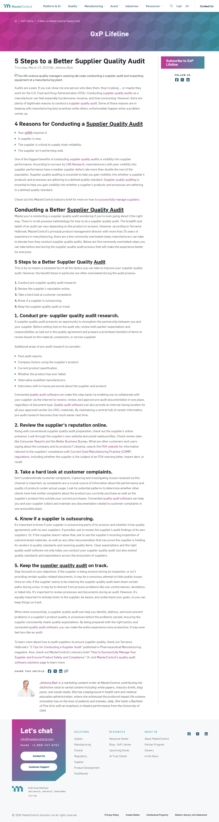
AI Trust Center (118, 756)
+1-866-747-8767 (46, 745)
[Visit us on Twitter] (197, 734)
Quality (78, 738)
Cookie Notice (133, 814)
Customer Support (39, 767)
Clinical (78, 750)
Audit (99, 261)
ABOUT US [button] (151, 731)
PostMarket (81, 773)
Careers (149, 750)
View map (32, 795)
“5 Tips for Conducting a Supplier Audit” (55, 647)
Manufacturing (82, 744)
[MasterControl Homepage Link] (18, 6)
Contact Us (207, 6)
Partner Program (154, 744)
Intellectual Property (157, 814)
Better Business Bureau (71, 441)
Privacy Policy (112, 814)
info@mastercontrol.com (37, 739)
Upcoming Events (119, 750)
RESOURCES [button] (117, 731)
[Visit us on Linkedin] (206, 734)
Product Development (87, 767)
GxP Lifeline (27, 21)
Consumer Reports (32, 441)
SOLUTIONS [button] (81, 731)
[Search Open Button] (171, 6)
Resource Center (119, 738)
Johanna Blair (48, 682)
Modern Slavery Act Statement (191, 814)
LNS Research (75, 164)
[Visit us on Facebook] (189, 734)
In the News (151, 756)
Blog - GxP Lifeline (120, 744)
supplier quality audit (63, 565)
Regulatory (80, 756)
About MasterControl (157, 738)
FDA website (109, 446)
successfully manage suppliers (118, 199)
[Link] (66, 671)
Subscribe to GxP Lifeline (180, 62)
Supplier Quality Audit (114, 123)
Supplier (79, 762)
